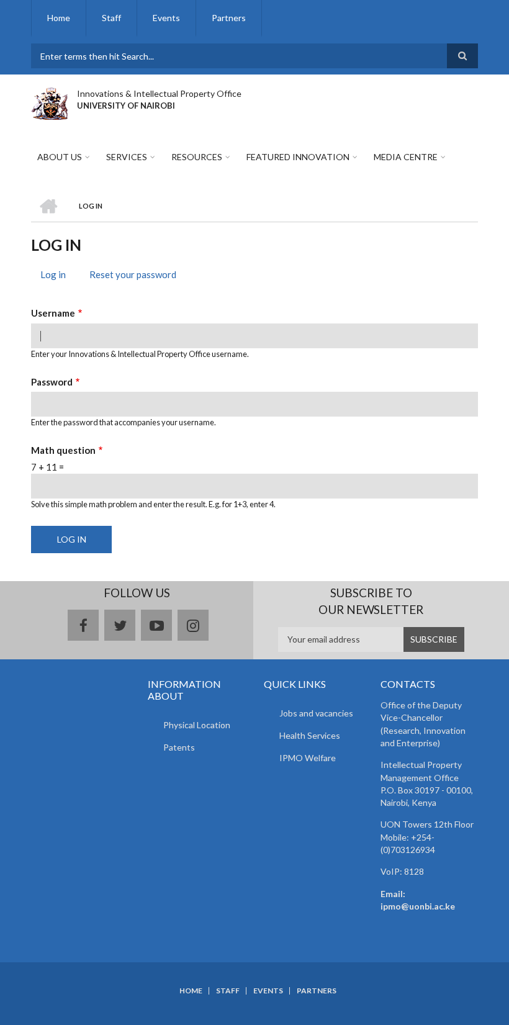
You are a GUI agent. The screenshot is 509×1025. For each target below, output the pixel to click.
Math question (63, 450)
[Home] (49, 101)
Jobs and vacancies (316, 713)
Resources (196, 156)
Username (53, 312)
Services (126, 156)
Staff (111, 17)
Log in (57, 276)
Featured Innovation (297, 156)
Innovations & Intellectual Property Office (159, 93)
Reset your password (132, 274)
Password (52, 381)
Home (58, 17)
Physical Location (196, 725)
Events (166, 17)
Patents (179, 747)
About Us (59, 156)
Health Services (309, 735)
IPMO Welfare (307, 757)
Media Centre (406, 156)
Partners (229, 17)
